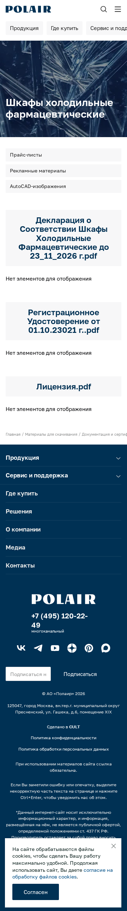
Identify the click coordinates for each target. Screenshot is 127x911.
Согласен (36, 892)
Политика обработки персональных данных (63, 749)
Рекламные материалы (38, 170)
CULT (74, 726)
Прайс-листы (26, 155)
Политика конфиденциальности (63, 737)
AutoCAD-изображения (38, 186)
